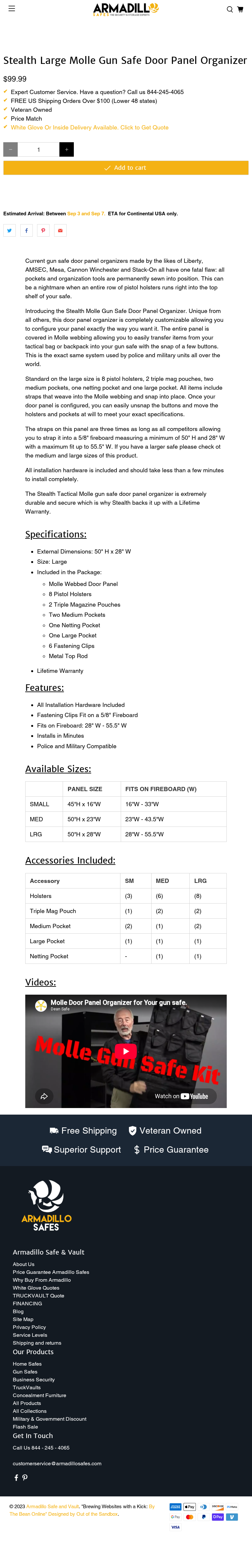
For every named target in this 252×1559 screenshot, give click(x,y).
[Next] (238, 35)
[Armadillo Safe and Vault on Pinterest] (25, 1479)
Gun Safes (25, 1372)
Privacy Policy (29, 1327)
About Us (23, 1264)
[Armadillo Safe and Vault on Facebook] (16, 1479)
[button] (251, 1556)
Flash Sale (25, 1427)
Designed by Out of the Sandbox (83, 1514)
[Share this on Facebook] (26, 230)
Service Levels (30, 1335)
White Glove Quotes (36, 1288)
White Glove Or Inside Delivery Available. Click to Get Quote (90, 127)
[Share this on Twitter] (9, 230)
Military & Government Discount (49, 1419)
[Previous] (14, 35)
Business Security (34, 1379)
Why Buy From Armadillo (42, 1280)
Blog (18, 1311)
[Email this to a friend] (60, 230)
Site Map (23, 1319)
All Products (27, 1403)
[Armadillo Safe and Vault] (126, 9)
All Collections (30, 1411)
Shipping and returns (37, 1343)
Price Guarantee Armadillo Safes (51, 1272)
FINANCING (27, 1303)
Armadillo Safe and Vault (52, 1506)
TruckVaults (27, 1387)
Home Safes (27, 1364)
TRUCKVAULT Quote (38, 1296)
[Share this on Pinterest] (43, 230)
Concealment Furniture (39, 1395)
